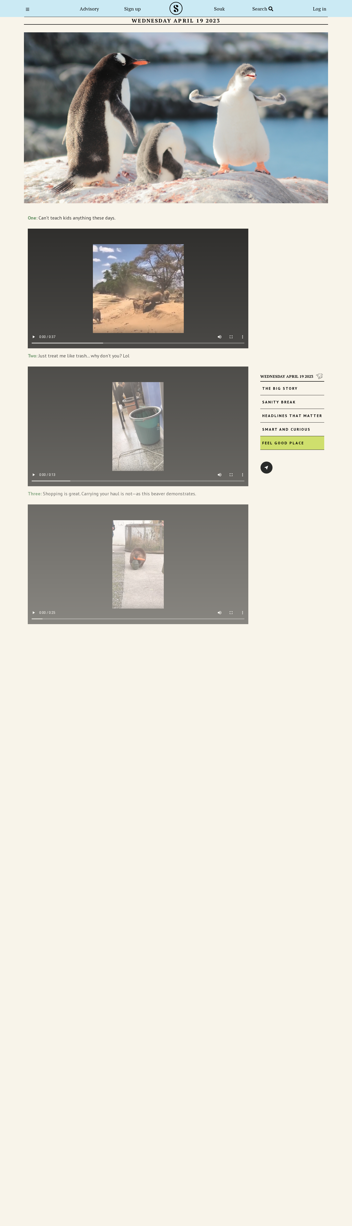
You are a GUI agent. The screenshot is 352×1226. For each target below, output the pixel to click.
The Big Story (280, 388)
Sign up (132, 9)
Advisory (89, 9)
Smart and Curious (286, 429)
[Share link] (266, 467)
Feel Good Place (283, 443)
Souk (219, 9)
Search (260, 9)
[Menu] (29, 9)
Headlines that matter (292, 415)
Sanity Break (279, 402)
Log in (319, 9)
